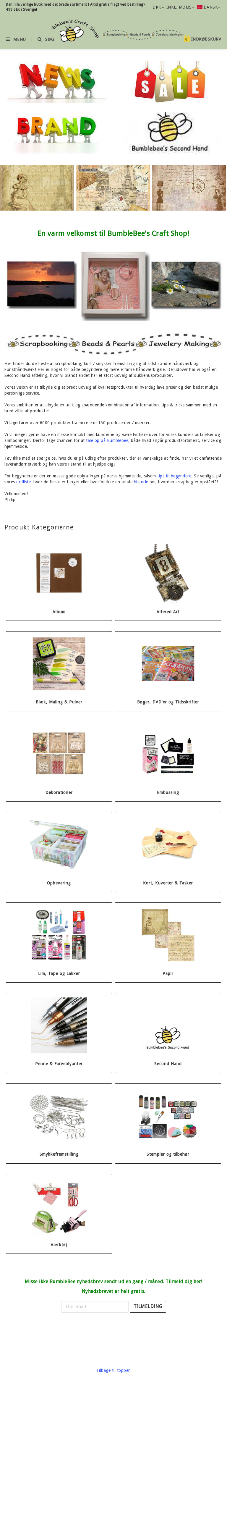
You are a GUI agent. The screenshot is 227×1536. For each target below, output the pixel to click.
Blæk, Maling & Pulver (59, 702)
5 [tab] (122, 209)
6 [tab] (128, 209)
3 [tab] (111, 209)
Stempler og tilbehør (168, 1154)
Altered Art (168, 612)
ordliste (23, 481)
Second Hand (168, 1064)
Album (59, 612)
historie (141, 481)
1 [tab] (99, 209)
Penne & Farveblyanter (59, 1064)
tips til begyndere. (175, 476)
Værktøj (59, 1245)
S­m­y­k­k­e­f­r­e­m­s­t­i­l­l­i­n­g (59, 1154)
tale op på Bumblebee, (108, 440)
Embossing (168, 792)
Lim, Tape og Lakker (59, 973)
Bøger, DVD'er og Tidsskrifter (168, 702)
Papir (168, 973)
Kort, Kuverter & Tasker (168, 883)
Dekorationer (59, 792)
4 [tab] (116, 209)
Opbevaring (59, 883)
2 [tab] (105, 209)
